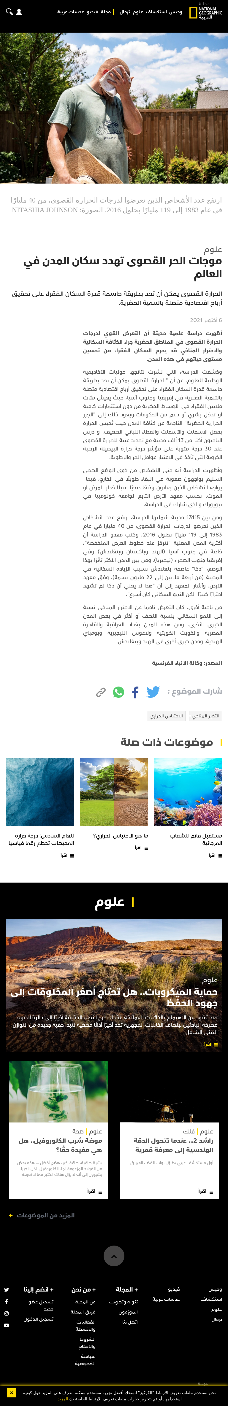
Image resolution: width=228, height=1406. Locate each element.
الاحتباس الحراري (166, 715)
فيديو (92, 12)
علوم (138, 12)
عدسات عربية (70, 12)
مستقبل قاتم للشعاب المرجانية (196, 839)
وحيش (175, 12)
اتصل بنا (130, 1322)
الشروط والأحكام (87, 1343)
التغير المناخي (205, 715)
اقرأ (212, 855)
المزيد (63, 1399)
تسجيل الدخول (38, 1319)
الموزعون (128, 1312)
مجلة (106, 12)
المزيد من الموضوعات (46, 1215)
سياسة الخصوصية (85, 1360)
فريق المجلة (83, 1312)
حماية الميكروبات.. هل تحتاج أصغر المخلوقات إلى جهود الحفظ (114, 998)
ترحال (125, 12)
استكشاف (156, 12)
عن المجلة (85, 1301)
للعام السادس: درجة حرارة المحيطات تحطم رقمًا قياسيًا (41, 839)
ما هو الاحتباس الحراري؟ (120, 836)
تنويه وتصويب (123, 1301)
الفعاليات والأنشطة (86, 1326)
